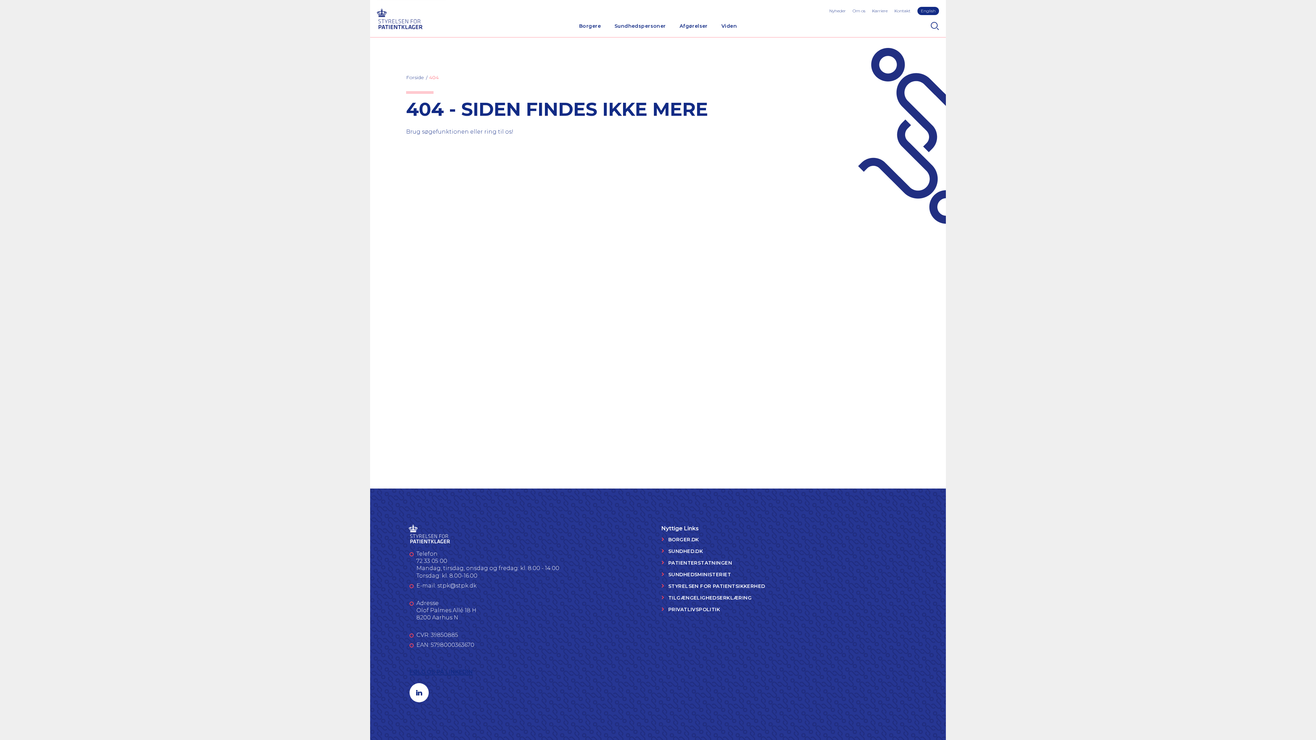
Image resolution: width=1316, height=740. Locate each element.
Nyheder (837, 10)
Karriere (880, 10)
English (928, 10)
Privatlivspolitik (694, 609)
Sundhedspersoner (640, 26)
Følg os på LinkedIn (441, 672)
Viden (729, 26)
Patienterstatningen (700, 563)
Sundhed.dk (685, 551)
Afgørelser (694, 26)
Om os (859, 10)
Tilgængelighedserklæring (710, 598)
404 (434, 77)
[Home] (399, 18)
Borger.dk (683, 539)
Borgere (590, 26)
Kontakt (902, 10)
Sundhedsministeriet (699, 574)
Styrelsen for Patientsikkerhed (716, 586)
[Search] (935, 26)
